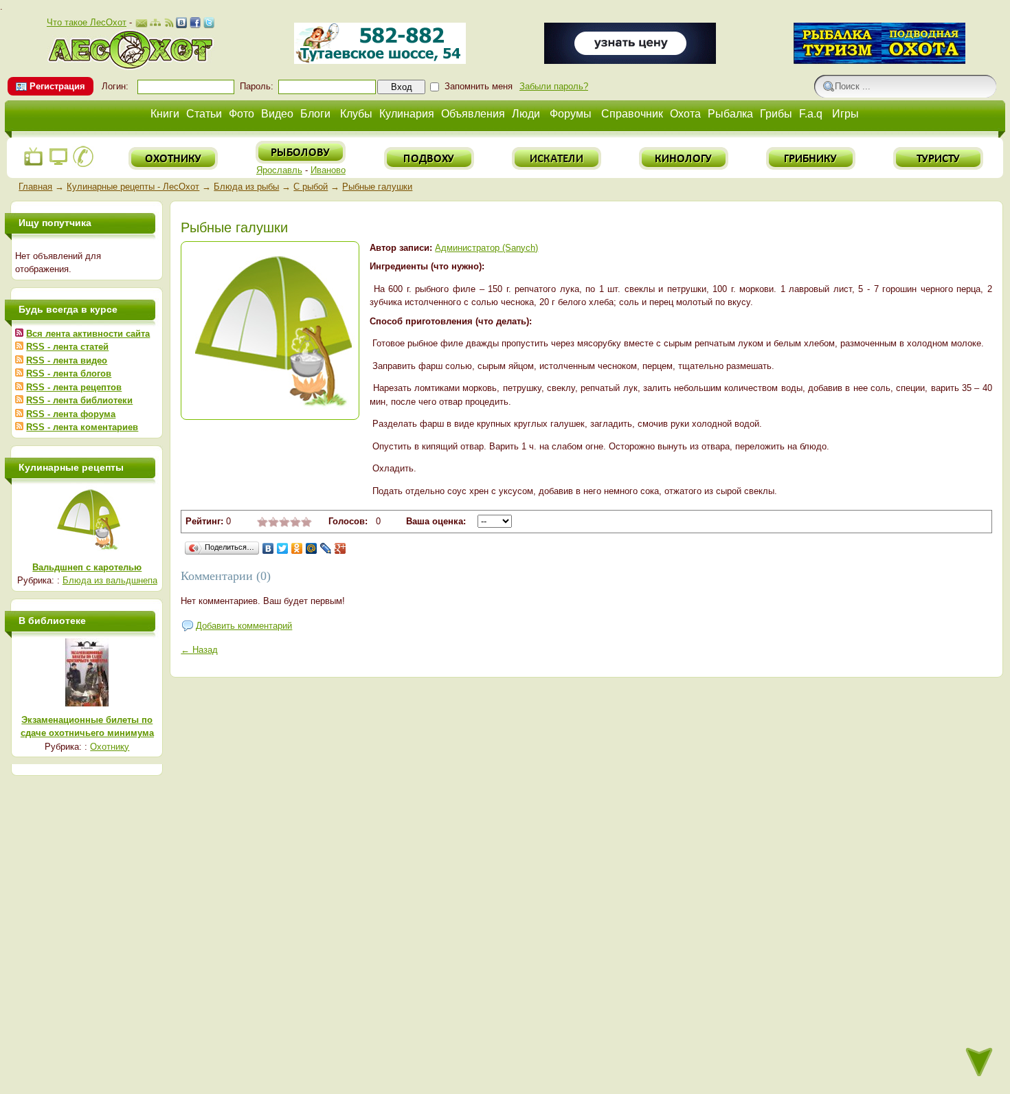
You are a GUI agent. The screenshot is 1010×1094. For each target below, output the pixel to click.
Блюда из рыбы (246, 186)
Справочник (632, 114)
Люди (526, 114)
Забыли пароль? (553, 86)
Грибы (776, 114)
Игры (845, 114)
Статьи (204, 114)
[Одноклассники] (297, 548)
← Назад (199, 650)
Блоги (315, 114)
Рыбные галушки (377, 186)
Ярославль (279, 170)
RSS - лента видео (66, 360)
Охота (685, 114)
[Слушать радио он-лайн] (34, 164)
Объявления (473, 114)
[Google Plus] (340, 548)
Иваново (328, 170)
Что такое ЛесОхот (86, 22)
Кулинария (406, 114)
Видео (277, 114)
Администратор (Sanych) (486, 248)
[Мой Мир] (311, 548)
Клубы (356, 114)
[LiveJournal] (326, 548)
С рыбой (310, 186)
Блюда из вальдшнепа (110, 580)
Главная (35, 186)
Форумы (571, 114)
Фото (241, 114)
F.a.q (810, 114)
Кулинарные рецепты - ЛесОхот (133, 186)
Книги (164, 114)
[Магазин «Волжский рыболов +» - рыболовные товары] (380, 61)
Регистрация (57, 86)
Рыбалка (730, 114)
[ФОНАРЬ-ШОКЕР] (630, 61)
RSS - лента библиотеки (79, 400)
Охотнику (109, 746)
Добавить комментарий (244, 626)
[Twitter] (283, 548)
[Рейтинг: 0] (284, 524)
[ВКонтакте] (268, 548)
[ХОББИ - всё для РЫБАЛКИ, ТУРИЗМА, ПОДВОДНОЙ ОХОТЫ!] (879, 61)
